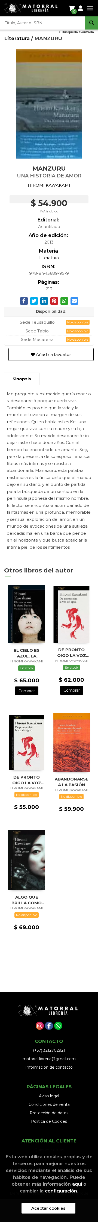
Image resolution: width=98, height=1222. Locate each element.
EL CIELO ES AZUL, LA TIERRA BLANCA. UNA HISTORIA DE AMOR (26, 653)
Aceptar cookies (48, 1208)
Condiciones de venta (49, 1104)
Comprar (27, 690)
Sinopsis (22, 378)
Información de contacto (49, 1067)
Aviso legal (49, 1096)
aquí (77, 1184)
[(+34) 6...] (58, 1026)
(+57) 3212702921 (49, 1050)
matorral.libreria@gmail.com (49, 1058)
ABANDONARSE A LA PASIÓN (71, 781)
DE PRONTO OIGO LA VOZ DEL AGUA (71, 652)
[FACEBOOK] (49, 1026)
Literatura (17, 38)
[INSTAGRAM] (40, 1026)
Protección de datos (49, 1112)
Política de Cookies (49, 1121)
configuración (61, 1191)
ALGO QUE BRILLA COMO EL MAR (26, 899)
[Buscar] (91, 23)
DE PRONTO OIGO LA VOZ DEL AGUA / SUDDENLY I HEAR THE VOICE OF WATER (26, 779)
